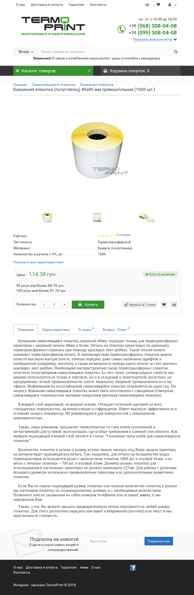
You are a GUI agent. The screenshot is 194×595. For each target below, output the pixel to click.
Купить (91, 304)
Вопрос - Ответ (116, 329)
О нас (20, 5)
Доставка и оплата (47, 5)
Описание (25, 330)
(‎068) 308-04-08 (157, 26)
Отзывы (86, 329)
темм (84, 567)
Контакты (98, 5)
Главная (20, 85)
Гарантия (76, 5)
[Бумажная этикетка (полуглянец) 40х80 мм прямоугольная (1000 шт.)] (97, 150)
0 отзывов (123, 234)
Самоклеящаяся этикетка (53, 85)
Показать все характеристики (38, 262)
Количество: (26, 304)
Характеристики (55, 330)
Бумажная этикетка (96, 85)
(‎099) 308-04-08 (157, 33)
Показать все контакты (153, 39)
